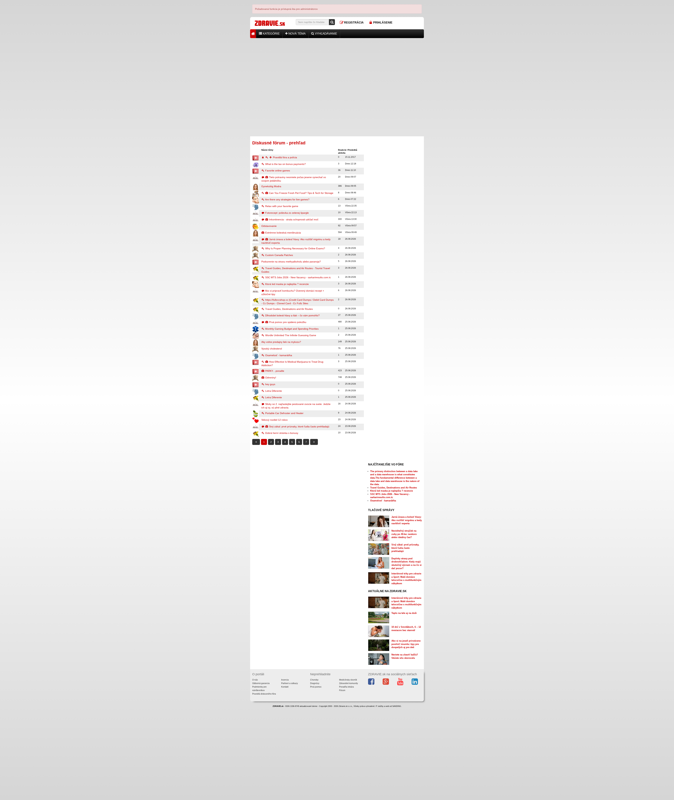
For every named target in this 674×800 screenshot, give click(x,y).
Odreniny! (270, 377)
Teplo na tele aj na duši (404, 613)
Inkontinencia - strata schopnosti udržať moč (293, 219)
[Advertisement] (337, 62)
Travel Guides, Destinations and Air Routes (289, 309)
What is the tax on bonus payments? (285, 164)
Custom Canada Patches (279, 255)
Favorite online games (277, 170)
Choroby (314, 680)
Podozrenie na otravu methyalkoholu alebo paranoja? (291, 261)
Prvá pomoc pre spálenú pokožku (287, 322)
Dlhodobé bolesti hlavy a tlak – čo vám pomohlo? (292, 315)
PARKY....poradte (274, 370)
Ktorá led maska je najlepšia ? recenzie (287, 284)
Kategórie (271, 33)
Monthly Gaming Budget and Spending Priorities (292, 328)
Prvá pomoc (316, 687)
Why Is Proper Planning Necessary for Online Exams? (295, 248)
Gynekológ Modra (271, 186)
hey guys (270, 384)
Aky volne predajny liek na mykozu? (281, 342)
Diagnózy (314, 683)
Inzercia (285, 680)
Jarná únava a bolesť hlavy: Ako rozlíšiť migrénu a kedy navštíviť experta (406, 520)
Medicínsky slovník (348, 680)
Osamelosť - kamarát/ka (278, 355)
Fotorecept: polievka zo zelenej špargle (287, 212)
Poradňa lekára (346, 687)
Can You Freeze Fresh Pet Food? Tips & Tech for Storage (300, 193)
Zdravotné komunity (348, 683)
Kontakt (284, 687)
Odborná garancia (261, 683)
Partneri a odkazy (289, 683)
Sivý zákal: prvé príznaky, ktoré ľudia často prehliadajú (298, 426)
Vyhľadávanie (325, 33)
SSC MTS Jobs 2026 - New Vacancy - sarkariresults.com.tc (298, 277)
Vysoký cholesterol (271, 348)
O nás (255, 680)
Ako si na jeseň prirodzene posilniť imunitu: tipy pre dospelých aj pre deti (406, 644)
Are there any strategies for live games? (287, 199)
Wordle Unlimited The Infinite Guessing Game (290, 335)
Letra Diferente (273, 390)
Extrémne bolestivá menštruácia (283, 232)
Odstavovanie (269, 226)
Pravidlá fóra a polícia (284, 157)
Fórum (342, 690)
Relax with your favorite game (281, 206)
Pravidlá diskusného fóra (264, 694)
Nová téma (297, 33)
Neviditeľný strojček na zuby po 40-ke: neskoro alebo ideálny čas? (404, 534)
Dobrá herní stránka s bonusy (281, 433)
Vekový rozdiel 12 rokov (274, 419)
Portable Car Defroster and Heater (284, 413)
